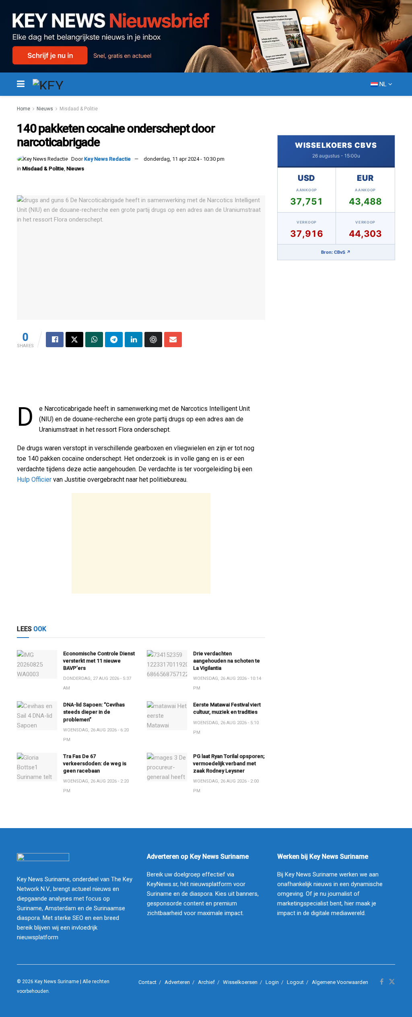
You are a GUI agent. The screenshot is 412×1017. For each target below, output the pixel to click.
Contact (147, 982)
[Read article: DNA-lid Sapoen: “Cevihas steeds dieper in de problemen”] (37, 715)
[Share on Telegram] (114, 339)
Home (23, 109)
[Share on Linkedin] (133, 339)
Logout (295, 982)
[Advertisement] (141, 543)
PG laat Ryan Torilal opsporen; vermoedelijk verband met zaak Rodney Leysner (229, 763)
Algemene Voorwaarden (340, 982)
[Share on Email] (173, 339)
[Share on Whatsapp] (94, 339)
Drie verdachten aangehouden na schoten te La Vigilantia (226, 660)
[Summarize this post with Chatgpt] (153, 339)
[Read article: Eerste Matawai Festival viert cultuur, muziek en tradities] (167, 715)
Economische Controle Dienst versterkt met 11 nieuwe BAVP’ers (99, 660)
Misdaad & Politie (79, 109)
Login (272, 982)
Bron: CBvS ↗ (336, 252)
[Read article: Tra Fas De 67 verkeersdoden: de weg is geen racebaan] (37, 767)
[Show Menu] (21, 84)
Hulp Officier (34, 479)
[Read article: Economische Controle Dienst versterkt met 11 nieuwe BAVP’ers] (37, 664)
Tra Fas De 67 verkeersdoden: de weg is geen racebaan (94, 763)
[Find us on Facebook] (381, 982)
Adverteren (177, 982)
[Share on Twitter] (74, 339)
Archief (206, 982)
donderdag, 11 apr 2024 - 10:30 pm (184, 159)
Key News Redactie (107, 159)
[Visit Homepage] (63, 84)
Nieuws (45, 109)
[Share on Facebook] (55, 339)
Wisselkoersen (240, 982)
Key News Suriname (57, 981)
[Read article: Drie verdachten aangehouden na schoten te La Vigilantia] (167, 664)
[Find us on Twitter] (392, 982)
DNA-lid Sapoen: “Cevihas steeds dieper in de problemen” (94, 712)
